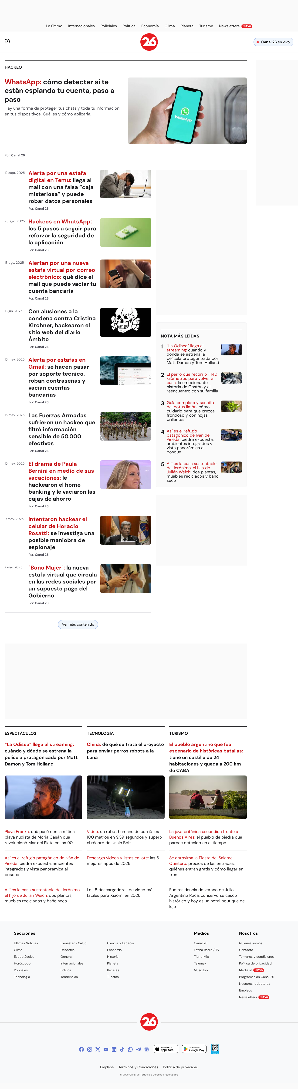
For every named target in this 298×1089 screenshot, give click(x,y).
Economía (114, 950)
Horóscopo (22, 963)
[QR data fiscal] (215, 1052)
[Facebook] (81, 1049)
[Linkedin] (114, 1049)
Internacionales (72, 963)
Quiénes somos (250, 943)
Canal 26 (200, 943)
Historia (113, 956)
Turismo (178, 733)
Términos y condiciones (256, 956)
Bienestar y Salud (74, 943)
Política (66, 970)
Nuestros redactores (254, 983)
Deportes (67, 950)
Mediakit (251, 970)
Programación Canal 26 (256, 977)
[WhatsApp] (130, 1049)
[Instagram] (89, 1049)
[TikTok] (122, 1049)
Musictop (201, 970)
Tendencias (69, 977)
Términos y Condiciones (138, 1067)
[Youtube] (106, 1049)
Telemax (200, 963)
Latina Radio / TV (206, 950)
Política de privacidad (255, 963)
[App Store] (166, 1049)
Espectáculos (20, 733)
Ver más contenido (78, 624)
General (66, 956)
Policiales (21, 970)
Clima (18, 950)
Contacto (246, 950)
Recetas (113, 970)
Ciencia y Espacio (120, 943)
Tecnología (100, 733)
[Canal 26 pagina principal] (149, 49)
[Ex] (97, 1049)
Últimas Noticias (26, 943)
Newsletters (253, 997)
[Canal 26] (149, 1022)
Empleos (245, 990)
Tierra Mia (201, 956)
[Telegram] (138, 1049)
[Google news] (146, 1049)
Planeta (112, 963)
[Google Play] (194, 1049)
